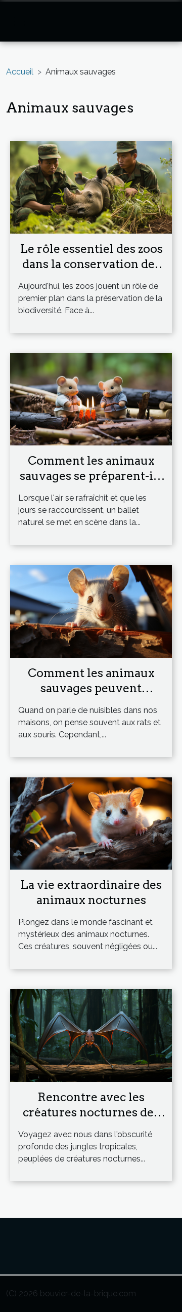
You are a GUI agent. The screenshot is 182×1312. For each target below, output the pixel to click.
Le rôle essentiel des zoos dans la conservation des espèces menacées (91, 264)
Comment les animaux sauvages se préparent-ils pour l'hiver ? (91, 476)
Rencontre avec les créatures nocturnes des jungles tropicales (91, 1112)
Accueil (19, 72)
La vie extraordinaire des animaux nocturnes (91, 892)
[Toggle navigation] (20, 21)
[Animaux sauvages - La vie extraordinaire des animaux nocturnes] (91, 823)
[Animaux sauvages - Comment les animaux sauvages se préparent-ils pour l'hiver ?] (91, 398)
